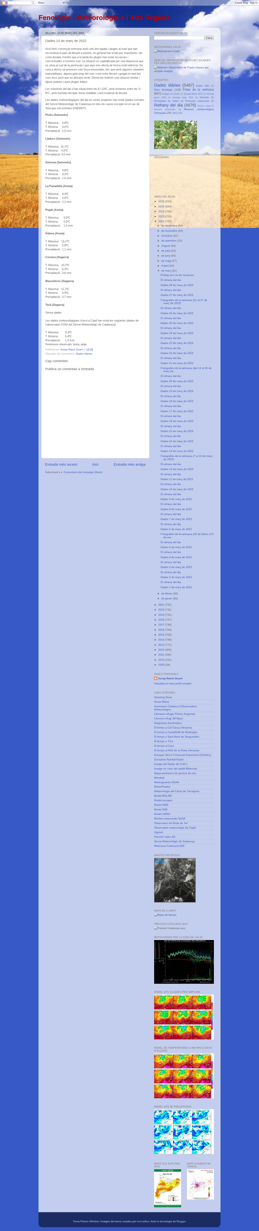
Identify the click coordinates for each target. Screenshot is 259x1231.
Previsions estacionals (197, 101)
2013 (161, 644)
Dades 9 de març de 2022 (176, 499)
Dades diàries (84, 353)
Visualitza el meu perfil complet (172, 683)
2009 (161, 664)
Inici (95, 464)
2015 (161, 634)
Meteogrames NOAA (166, 782)
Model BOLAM (163, 795)
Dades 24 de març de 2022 (177, 333)
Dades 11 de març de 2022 (177, 479)
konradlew (143, 1221)
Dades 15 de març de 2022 (177, 431)
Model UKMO (162, 814)
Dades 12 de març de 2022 (177, 469)
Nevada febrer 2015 (193, 94)
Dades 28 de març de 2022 (177, 285)
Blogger (181, 1221)
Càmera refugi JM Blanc (168, 718)
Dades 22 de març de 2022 (177, 353)
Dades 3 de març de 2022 (176, 567)
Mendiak (159, 777)
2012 (161, 649)
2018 (161, 619)
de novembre (169, 230)
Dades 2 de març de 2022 (176, 577)
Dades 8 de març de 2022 (176, 509)
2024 (161, 211)
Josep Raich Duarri (170, 678)
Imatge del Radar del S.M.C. (171, 764)
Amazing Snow (163, 697)
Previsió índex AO (164, 836)
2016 (161, 629)
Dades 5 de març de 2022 (176, 547)
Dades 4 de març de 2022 (176, 557)
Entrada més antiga (130, 464)
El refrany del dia (171, 280)
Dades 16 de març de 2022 (177, 421)
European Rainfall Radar (169, 759)
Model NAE (161, 809)
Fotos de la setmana (198, 89)
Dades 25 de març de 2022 (177, 323)
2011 (161, 654)
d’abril (165, 265)
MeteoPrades (162, 786)
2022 (161, 221)
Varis (174, 113)
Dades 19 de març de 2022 (177, 391)
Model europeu (163, 800)
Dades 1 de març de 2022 (176, 587)
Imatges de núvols (170, 94)
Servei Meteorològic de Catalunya (174, 841)
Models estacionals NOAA (169, 818)
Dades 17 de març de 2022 (177, 411)
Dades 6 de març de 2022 (176, 529)
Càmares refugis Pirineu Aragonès (174, 714)
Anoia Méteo (161, 701)
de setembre (169, 240)
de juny (166, 255)
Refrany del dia (168, 105)
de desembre (169, 225)
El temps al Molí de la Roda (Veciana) (176, 750)
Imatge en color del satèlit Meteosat (175, 768)
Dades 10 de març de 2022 (177, 489)
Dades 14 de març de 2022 (177, 441)
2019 (161, 614)
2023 (161, 216)
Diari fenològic (163, 89)
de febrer (167, 593)
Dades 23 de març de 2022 (177, 343)
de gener (167, 598)
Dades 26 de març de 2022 (177, 313)
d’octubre (167, 235)
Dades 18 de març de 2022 (177, 401)
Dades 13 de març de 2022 (177, 451)
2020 (161, 609)
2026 (161, 201)
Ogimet (158, 832)
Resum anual (204, 106)
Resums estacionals (164, 109)
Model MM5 (161, 805)
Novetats (204, 97)
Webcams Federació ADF (169, 846)
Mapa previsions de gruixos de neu (175, 773)
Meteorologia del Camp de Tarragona (176, 791)
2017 (161, 624)
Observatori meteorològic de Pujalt (175, 827)
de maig (166, 260)
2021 (161, 604)
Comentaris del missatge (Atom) (83, 472)
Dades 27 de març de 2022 (177, 295)
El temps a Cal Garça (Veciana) (173, 727)
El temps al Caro (164, 745)
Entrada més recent (61, 464)
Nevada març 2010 (183, 97)
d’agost (166, 245)
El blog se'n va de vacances (177, 275)
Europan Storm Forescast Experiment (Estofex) (182, 755)
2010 (161, 659)
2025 (161, 206)
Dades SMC (203, 86)
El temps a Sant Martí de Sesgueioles (176, 736)
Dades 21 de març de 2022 (177, 363)
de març (166, 270)
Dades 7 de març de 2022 (176, 519)
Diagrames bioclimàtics (168, 723)
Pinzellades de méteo (166, 101)
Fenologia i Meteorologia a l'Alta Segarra (104, 17)
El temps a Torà (163, 741)
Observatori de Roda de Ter (171, 823)
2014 (161, 639)
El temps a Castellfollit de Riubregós (175, 732)
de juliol (166, 250)
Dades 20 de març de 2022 (177, 381)
